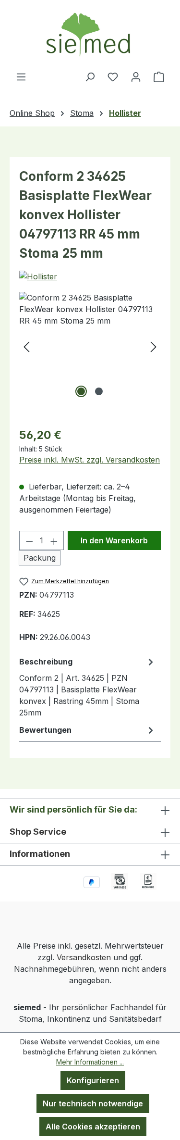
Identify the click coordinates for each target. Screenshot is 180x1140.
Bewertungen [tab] (45, 730)
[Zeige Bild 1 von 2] (81, 391)
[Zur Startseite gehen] (90, 35)
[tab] (87, 686)
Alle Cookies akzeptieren (93, 1126)
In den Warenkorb (114, 540)
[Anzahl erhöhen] (54, 540)
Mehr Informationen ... (90, 1062)
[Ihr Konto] (135, 76)
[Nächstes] (153, 346)
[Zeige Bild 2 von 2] (99, 391)
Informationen (40, 854)
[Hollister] (38, 276)
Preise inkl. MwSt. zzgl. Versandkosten (89, 459)
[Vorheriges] (26, 346)
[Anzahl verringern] (29, 540)
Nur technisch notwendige (93, 1103)
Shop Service (38, 832)
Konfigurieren (93, 1080)
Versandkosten (84, 957)
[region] (90, 346)
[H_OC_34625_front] (90, 346)
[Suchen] (89, 76)
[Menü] (21, 76)
